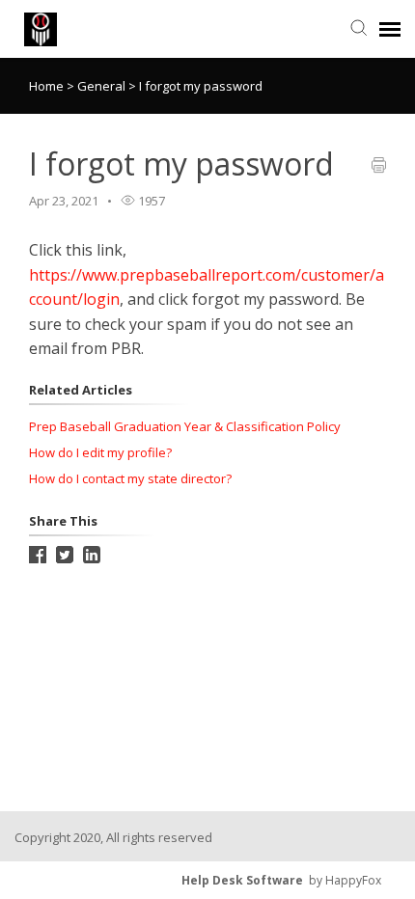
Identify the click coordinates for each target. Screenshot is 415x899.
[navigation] (390, 29)
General (102, 86)
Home (46, 86)
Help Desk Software (242, 880)
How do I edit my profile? (100, 452)
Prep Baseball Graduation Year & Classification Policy (185, 426)
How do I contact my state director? (130, 478)
